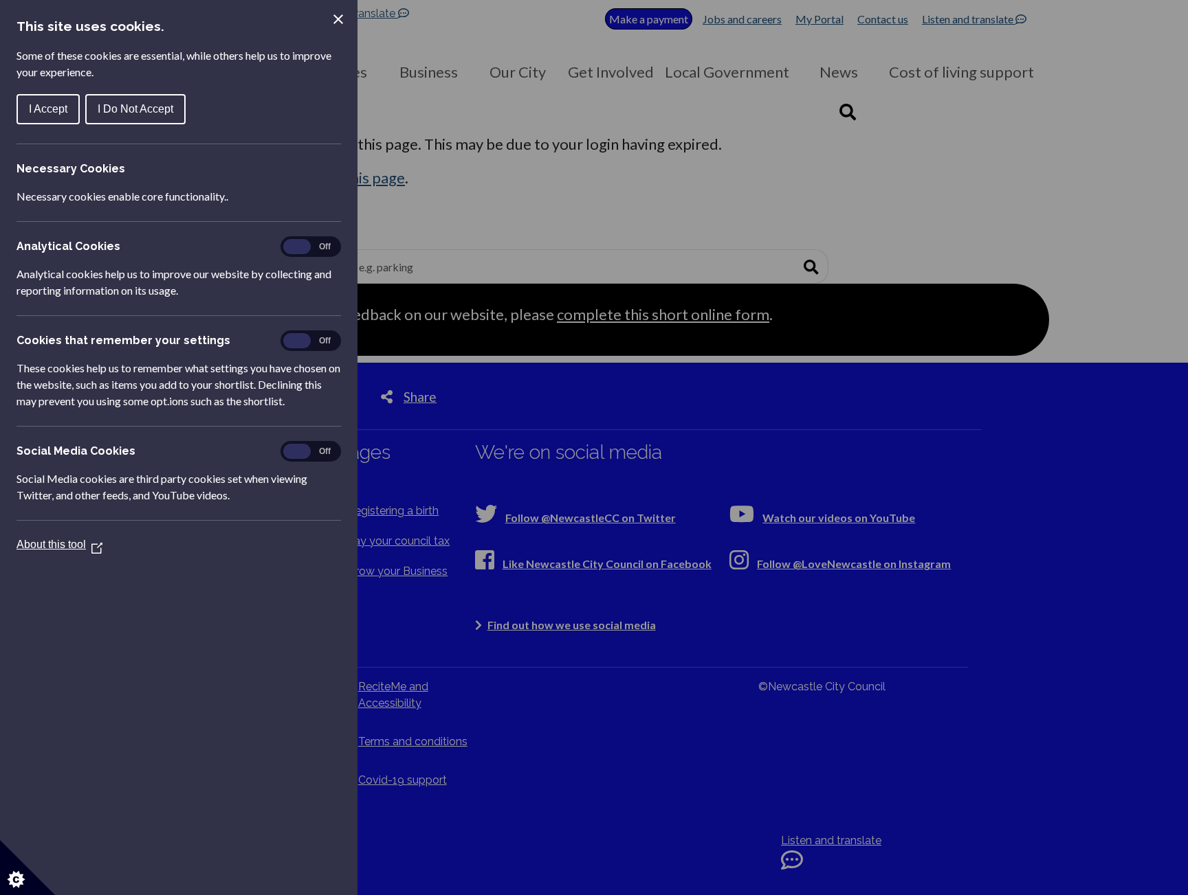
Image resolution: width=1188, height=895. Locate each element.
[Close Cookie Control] (338, 19)
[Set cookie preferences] (27, 867)
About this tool (59, 544)
